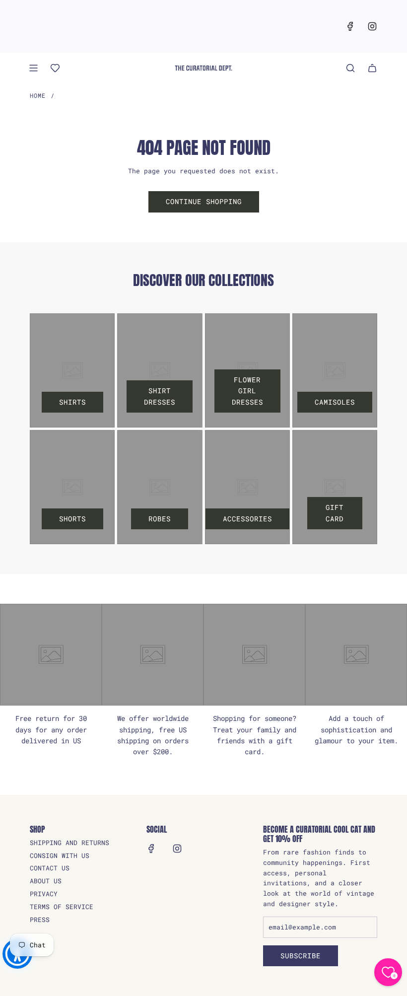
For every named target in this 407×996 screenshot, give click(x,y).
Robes (159, 518)
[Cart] (372, 68)
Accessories (247, 518)
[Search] (350, 68)
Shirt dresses (159, 396)
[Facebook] (350, 26)
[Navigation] (33, 68)
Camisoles (335, 402)
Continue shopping (204, 201)
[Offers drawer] (55, 68)
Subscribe (300, 955)
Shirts (72, 402)
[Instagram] (372, 26)
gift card (334, 512)
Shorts (72, 518)
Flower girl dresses (247, 391)
